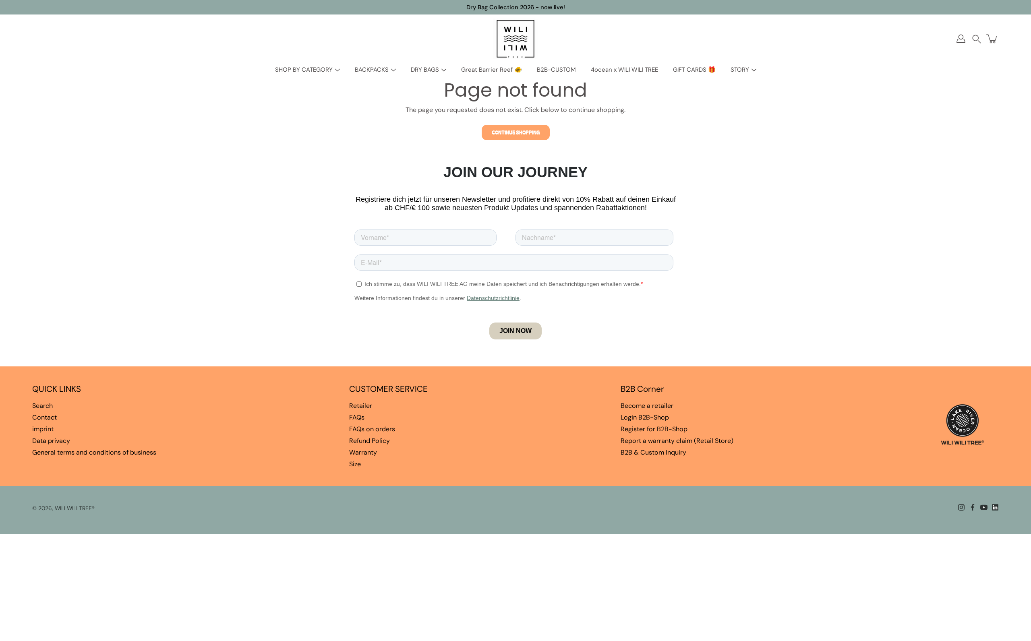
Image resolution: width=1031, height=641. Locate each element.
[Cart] (992, 38)
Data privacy (51, 440)
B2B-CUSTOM (556, 70)
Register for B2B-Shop (654, 429)
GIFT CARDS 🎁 (694, 70)
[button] (976, 38)
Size (355, 464)
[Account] (960, 38)
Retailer (360, 405)
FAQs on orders (372, 429)
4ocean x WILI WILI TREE (624, 70)
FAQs (356, 417)
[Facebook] (972, 507)
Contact (44, 417)
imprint (43, 429)
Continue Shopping (516, 132)
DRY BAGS (425, 70)
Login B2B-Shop (645, 417)
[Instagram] (961, 507)
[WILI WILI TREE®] (515, 39)
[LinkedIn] (995, 507)
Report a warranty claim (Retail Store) (677, 440)
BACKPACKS (372, 70)
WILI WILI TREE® (75, 508)
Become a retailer (647, 405)
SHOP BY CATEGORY (304, 70)
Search (42, 405)
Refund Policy (369, 440)
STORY (740, 70)
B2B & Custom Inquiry (653, 452)
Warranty (363, 452)
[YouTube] (984, 507)
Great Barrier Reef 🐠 (491, 70)
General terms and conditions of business (94, 452)
